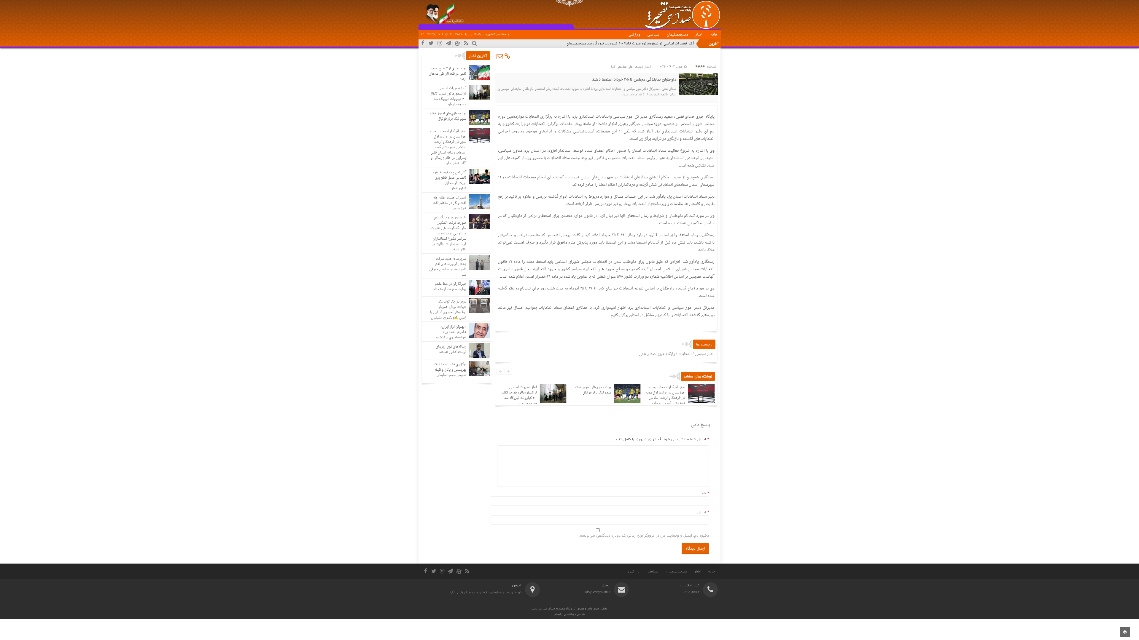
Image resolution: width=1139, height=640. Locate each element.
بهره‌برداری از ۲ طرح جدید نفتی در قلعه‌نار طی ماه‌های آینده (447, 73)
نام (703, 493)
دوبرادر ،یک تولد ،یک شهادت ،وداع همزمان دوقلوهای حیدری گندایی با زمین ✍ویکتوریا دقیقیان (448, 310)
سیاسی (653, 34)
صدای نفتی (548, 608)
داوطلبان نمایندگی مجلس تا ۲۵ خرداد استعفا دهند (634, 79)
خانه (714, 34)
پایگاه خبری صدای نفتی (657, 354)
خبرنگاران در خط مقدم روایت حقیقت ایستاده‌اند (449, 286)
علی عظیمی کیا (622, 66)
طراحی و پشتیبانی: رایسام (569, 614)
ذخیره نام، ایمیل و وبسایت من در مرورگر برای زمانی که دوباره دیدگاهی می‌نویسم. (643, 535)
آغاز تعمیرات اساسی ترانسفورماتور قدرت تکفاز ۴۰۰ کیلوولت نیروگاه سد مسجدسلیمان (630, 43)
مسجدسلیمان (677, 34)
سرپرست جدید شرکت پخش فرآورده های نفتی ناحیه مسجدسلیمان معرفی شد (447, 267)
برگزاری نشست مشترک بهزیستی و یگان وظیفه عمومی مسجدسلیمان (450, 369)
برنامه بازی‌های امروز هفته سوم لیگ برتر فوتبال (592, 390)
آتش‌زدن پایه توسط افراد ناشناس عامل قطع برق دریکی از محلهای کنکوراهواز (449, 180)
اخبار (699, 34)
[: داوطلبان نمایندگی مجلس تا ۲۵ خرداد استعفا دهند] (500, 56)
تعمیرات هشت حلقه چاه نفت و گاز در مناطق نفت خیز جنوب (449, 203)
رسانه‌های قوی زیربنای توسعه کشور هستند (451, 349)
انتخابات (684, 354)
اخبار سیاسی (704, 354)
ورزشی (634, 34)
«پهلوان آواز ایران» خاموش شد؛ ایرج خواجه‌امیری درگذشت (451, 332)
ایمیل (701, 512)
